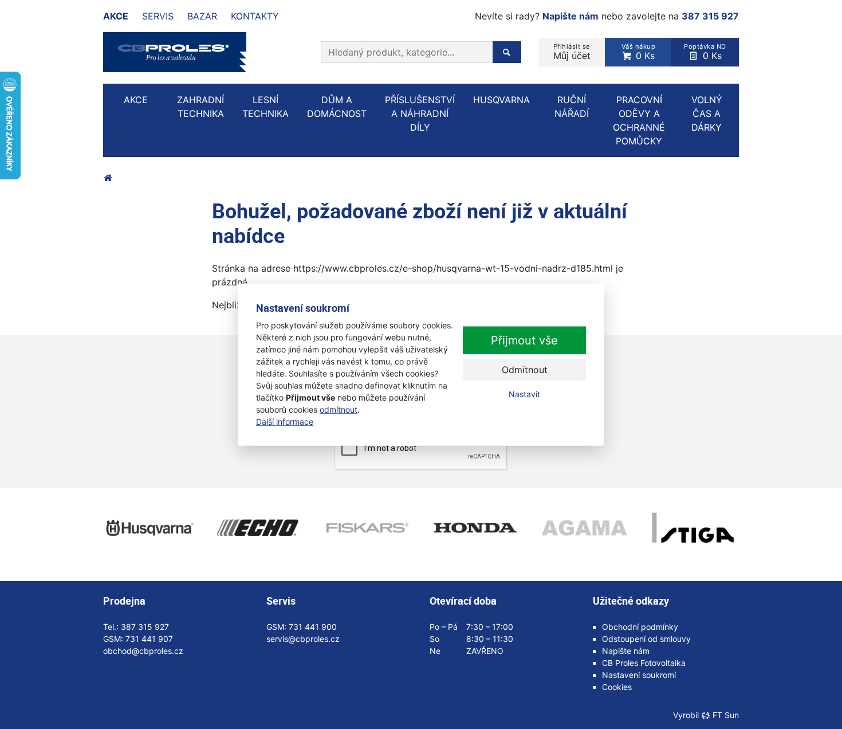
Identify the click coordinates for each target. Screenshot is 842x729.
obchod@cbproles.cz (143, 651)
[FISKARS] (366, 528)
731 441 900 (313, 627)
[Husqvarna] (149, 528)
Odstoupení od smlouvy (646, 639)
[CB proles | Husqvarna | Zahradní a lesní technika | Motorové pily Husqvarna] (107, 177)
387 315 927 (710, 16)
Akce (115, 16)
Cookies (617, 687)
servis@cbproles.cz (303, 639)
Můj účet (572, 51)
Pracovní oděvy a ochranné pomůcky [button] (639, 120)
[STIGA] (693, 528)
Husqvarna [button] (501, 99)
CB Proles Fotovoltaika (644, 663)
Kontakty (255, 16)
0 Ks (638, 51)
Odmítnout (525, 369)
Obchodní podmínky (640, 627)
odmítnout (338, 409)
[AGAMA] (584, 528)
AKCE (136, 99)
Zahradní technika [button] (200, 106)
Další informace (284, 421)
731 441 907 (149, 639)
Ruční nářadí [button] (571, 106)
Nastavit (524, 394)
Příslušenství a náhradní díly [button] (420, 113)
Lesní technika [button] (265, 106)
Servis (158, 16)
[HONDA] (475, 528)
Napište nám (570, 16)
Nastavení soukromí (639, 675)
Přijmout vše (524, 340)
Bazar (202, 16)
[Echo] (258, 528)
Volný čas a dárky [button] (706, 113)
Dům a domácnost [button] (337, 106)
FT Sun (726, 715)
